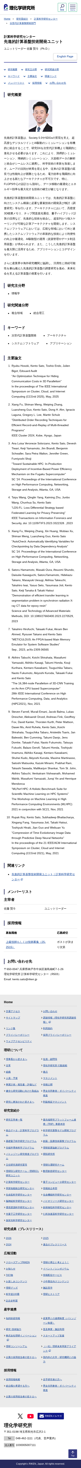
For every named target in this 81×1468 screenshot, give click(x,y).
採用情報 (37, 83)
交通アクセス (13, 1011)
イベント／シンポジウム (56, 1268)
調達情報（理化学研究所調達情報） (59, 1019)
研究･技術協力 (13, 1329)
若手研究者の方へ (52, 1379)
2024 (8, 1244)
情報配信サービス (52, 1275)
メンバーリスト (16, 83)
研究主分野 (31, 69)
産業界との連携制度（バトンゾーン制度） (59, 1320)
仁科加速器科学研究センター (58, 1214)
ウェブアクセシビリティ (19, 1041)
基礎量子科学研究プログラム (21, 1141)
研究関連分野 (52, 69)
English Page (65, 56)
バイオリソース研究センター (58, 1201)
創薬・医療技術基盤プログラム (59, 1141)
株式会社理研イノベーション (21, 1335)
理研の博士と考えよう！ (56, 1262)
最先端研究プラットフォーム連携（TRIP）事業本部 (59, 1121)
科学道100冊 (12, 1294)
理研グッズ (12, 1287)
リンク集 (10, 1028)
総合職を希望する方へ (17, 1385)
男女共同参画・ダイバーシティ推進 (59, 1093)
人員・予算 (12, 1078)
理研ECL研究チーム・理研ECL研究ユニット (22, 1173)
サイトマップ (13, 1017)
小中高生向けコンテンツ (56, 1281)
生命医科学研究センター (19, 1194)
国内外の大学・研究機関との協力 (59, 1359)
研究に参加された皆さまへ (20, 1101)
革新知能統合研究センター (20, 1188)
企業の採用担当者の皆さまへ (21, 1357)
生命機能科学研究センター (57, 1194)
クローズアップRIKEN (18, 1262)
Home (7, 18)
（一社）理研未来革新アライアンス (59, 1348)
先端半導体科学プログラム (20, 1147)
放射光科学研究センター (19, 1220)
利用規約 (47, 1028)
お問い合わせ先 (58, 83)
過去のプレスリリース (55, 1244)
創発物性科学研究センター (57, 1207)
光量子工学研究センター (19, 1214)
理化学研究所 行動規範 (55, 1065)
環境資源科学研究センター (20, 1207)
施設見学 (47, 1287)
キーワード (14, 76)
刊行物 (9, 1275)
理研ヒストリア (51, 1294)
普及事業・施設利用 (53, 1329)
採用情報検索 (13, 1379)
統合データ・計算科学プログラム (22, 1132)
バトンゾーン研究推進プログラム (22, 1156)
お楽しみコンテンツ (16, 1281)
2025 (46, 1238)
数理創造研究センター (55, 1171)
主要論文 (32, 76)
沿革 (8, 1065)
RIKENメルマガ (53, 1416)
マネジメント (50, 1078)
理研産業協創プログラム (56, 1147)
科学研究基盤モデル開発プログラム (59, 1132)
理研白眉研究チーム (53, 1164)
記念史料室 (12, 1300)
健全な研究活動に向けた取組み (22, 1091)
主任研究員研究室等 (16, 1164)
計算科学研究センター (46, 18)
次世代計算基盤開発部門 (23, 23)
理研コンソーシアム (16, 1346)
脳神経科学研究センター (19, 1201)
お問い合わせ (50, 1011)
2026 (8, 1238)
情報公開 (47, 1084)
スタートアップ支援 (53, 1335)
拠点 (45, 1071)
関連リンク (51, 76)
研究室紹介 (22, 18)
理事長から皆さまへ (16, 1059)
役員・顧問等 (50, 1059)
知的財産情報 (13, 1318)
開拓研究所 (49, 1154)
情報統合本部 (50, 1188)
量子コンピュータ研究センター (59, 1182)
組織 (8, 1071)
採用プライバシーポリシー (57, 1035)
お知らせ (10, 1268)
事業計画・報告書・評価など (21, 1084)
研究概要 (12, 69)
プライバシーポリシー (17, 1035)
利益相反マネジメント (55, 1101)
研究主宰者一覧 (14, 1119)
